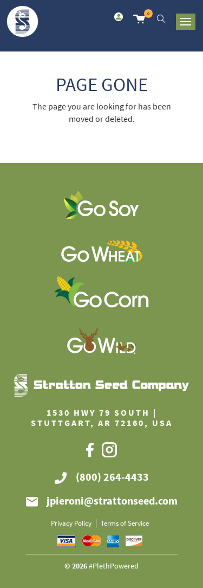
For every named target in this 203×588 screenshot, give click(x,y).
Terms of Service (125, 523)
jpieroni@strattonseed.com (112, 500)
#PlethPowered (114, 566)
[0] (139, 18)
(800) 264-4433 (112, 476)
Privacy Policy (71, 523)
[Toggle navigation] (185, 22)
